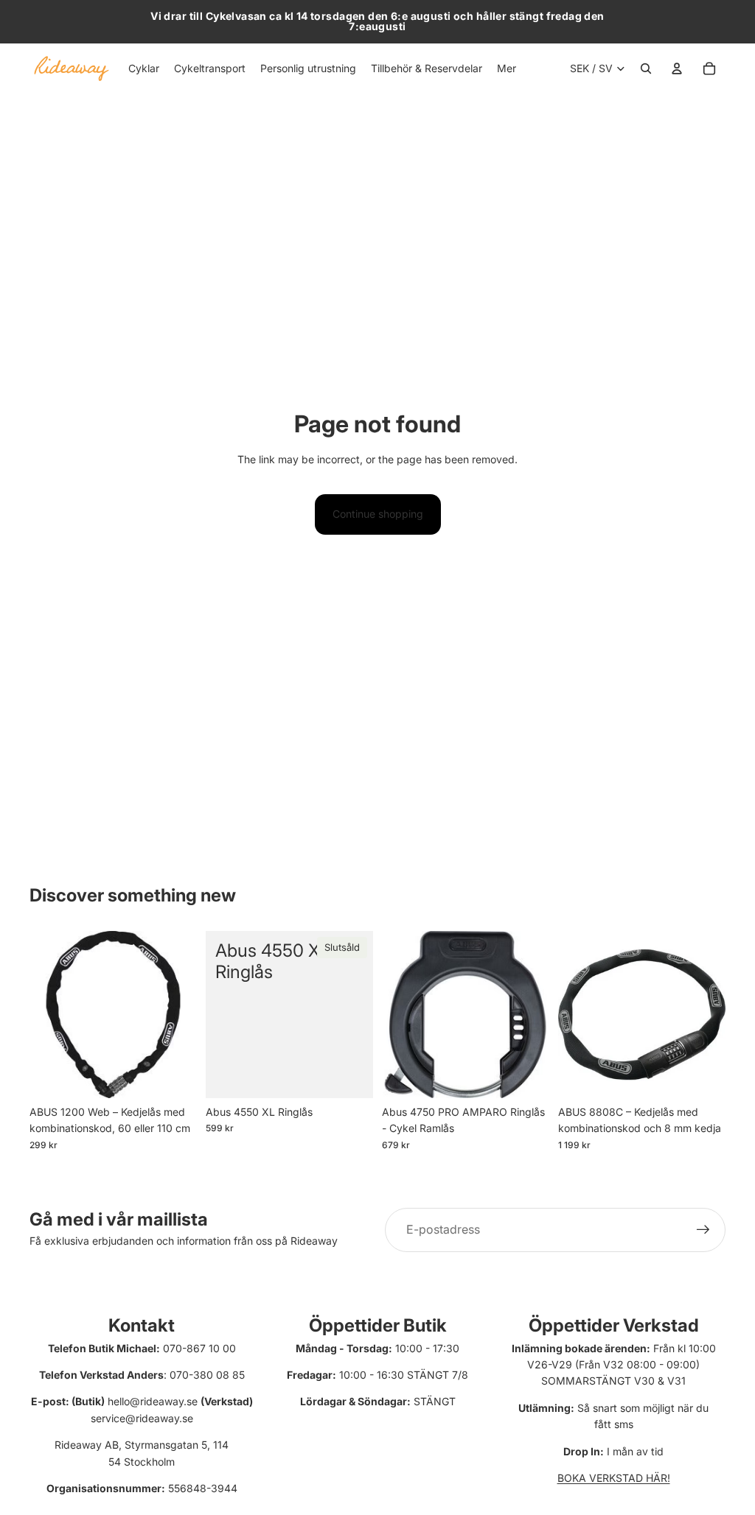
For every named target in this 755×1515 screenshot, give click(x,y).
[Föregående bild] (393, 1014)
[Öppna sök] (646, 68)
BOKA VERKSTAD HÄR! (613, 1478)
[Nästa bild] (537, 1014)
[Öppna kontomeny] (677, 68)
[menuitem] (506, 68)
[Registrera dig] (703, 1230)
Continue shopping (378, 513)
